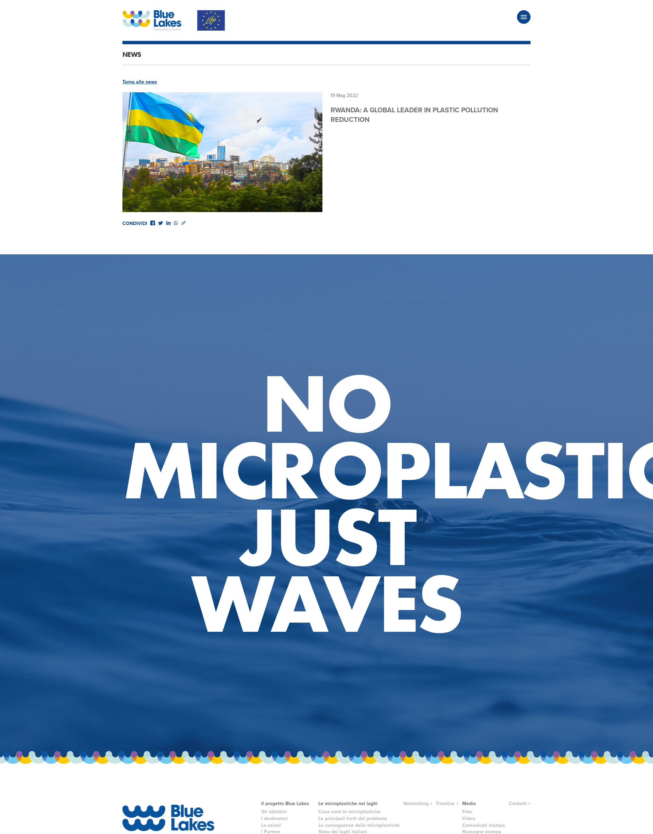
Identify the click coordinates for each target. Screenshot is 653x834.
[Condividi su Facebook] (152, 223)
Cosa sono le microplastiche (349, 812)
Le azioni (271, 825)
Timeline (445, 803)
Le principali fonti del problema (352, 818)
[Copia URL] (183, 223)
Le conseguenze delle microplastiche (359, 825)
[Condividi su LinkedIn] (168, 223)
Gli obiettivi (274, 812)
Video (468, 818)
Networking (416, 803)
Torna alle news (139, 82)
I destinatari (274, 818)
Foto (467, 812)
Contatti (518, 803)
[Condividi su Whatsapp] (176, 223)
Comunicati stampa (483, 825)
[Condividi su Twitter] (160, 223)
